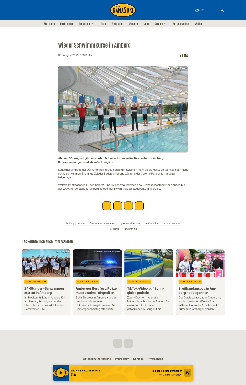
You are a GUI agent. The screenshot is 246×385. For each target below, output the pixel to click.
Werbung (134, 23)
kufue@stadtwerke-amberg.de (141, 188)
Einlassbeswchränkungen (102, 223)
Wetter (198, 23)
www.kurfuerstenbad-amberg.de (82, 188)
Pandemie (114, 229)
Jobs (146, 23)
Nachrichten (67, 23)
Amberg (70, 223)
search (222, 10)
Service (159, 23)
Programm (84, 23)
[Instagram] (31, 10)
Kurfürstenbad (152, 223)
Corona (82, 223)
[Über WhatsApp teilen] (128, 206)
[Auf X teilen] (118, 206)
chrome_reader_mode (186, 55)
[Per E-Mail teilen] (139, 206)
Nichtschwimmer (171, 223)
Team (104, 23)
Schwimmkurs (130, 229)
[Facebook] (25, 10)
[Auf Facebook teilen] (107, 206)
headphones (181, 55)
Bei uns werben (181, 23)
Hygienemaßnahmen (130, 223)
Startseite (49, 23)
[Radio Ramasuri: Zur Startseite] (123, 10)
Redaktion (117, 23)
